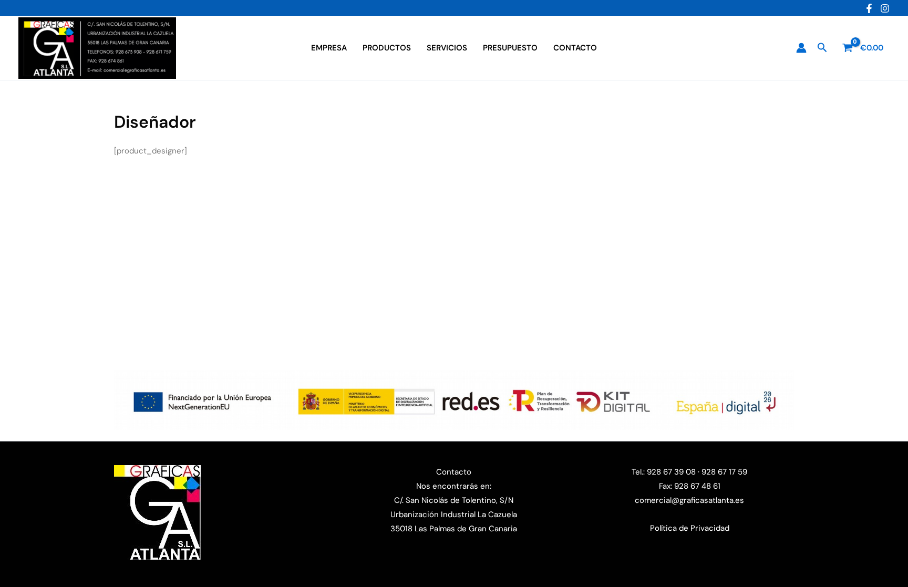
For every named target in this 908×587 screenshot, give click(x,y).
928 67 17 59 (724, 472)
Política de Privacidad (689, 528)
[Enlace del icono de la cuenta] (801, 48)
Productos (387, 48)
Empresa (329, 48)
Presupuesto (510, 48)
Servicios (447, 48)
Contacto (575, 48)
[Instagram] (885, 8)
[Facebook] (869, 8)
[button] (822, 48)
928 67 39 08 (670, 472)
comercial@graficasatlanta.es (689, 500)
